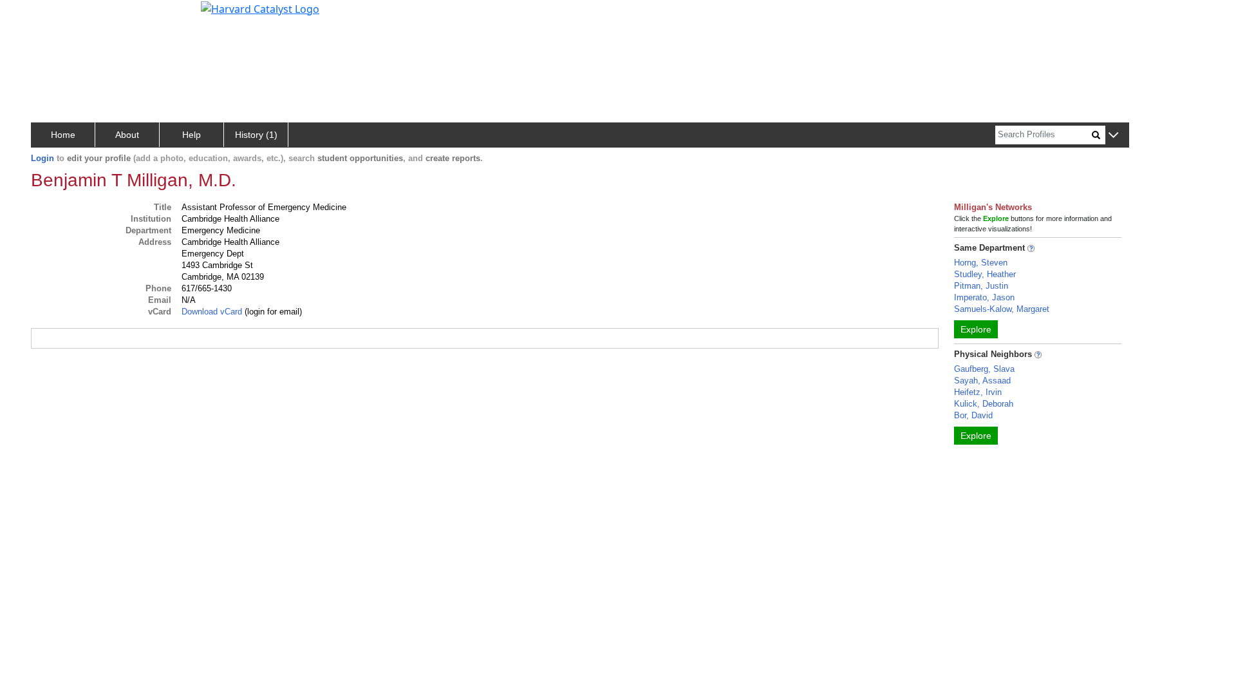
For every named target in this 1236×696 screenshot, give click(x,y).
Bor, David (973, 415)
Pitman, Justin (981, 286)
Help (191, 135)
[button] (1113, 135)
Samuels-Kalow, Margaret (1001, 309)
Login (42, 158)
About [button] (127, 135)
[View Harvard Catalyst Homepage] (260, 8)
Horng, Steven (980, 262)
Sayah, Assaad (982, 380)
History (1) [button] (256, 135)
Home (63, 135)
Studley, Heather (985, 274)
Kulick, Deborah (983, 404)
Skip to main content (54, 15)
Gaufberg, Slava (984, 369)
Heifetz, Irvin (978, 392)
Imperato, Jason (984, 297)
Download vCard (212, 311)
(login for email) (272, 311)
